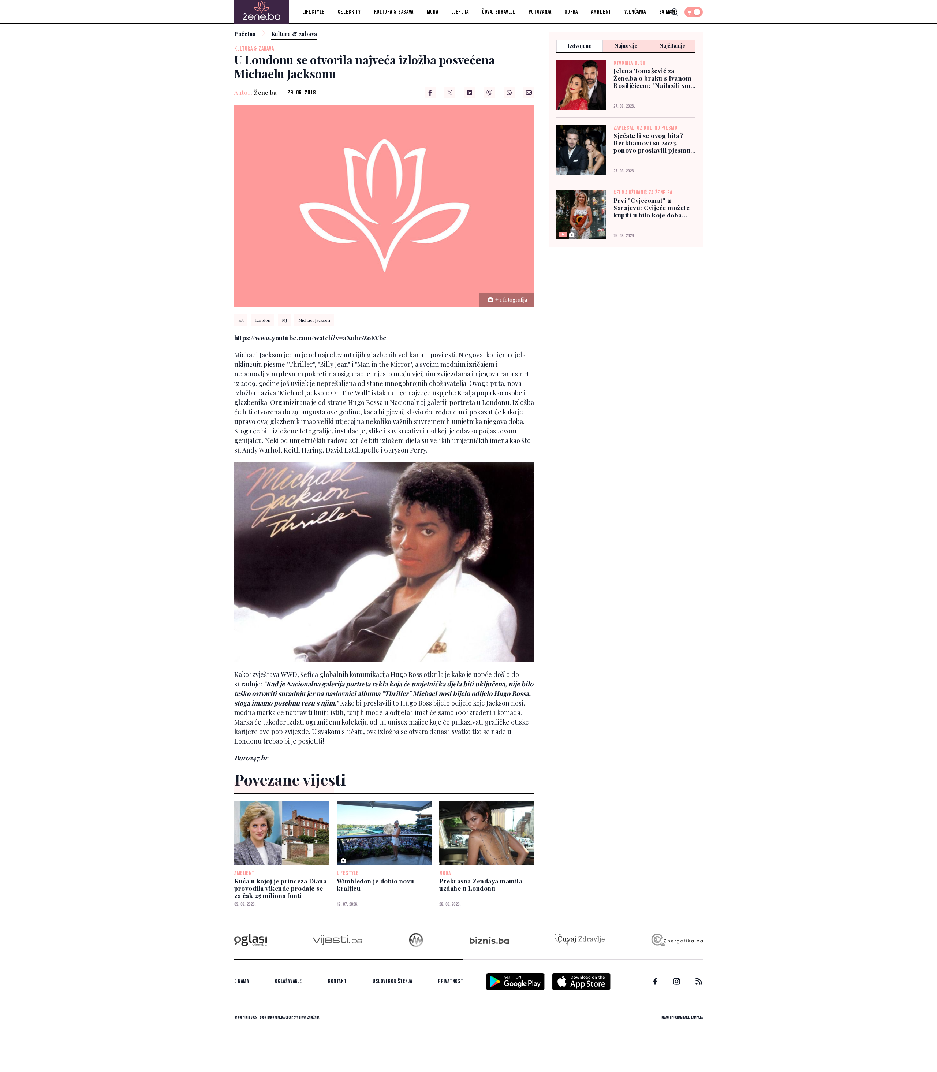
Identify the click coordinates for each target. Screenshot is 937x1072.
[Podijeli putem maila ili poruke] (528, 92)
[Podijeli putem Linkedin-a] (469, 92)
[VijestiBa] (337, 940)
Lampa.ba (697, 1017)
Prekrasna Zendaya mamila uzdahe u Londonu (480, 884)
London (262, 320)
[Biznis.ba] (489, 940)
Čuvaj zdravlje (498, 11)
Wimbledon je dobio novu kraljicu (375, 884)
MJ (284, 320)
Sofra (571, 11)
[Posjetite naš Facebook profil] (655, 981)
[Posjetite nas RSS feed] (699, 981)
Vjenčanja (635, 11)
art (241, 320)
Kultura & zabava (394, 11)
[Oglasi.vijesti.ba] (250, 940)
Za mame (668, 11)
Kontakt (337, 981)
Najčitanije (672, 45)
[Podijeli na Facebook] (430, 92)
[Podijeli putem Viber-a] (489, 92)
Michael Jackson (314, 320)
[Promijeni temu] (693, 12)
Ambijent (601, 11)
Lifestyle (313, 11)
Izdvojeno (579, 45)
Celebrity (349, 11)
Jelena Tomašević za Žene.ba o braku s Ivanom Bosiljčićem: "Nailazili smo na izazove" (653, 78)
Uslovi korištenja (392, 981)
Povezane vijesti (290, 779)
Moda (432, 11)
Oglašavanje (288, 981)
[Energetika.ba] (676, 940)
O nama (241, 981)
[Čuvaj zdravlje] (580, 940)
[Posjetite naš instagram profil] (676, 981)
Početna (245, 34)
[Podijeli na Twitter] (449, 92)
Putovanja (540, 11)
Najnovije (626, 45)
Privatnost (450, 981)
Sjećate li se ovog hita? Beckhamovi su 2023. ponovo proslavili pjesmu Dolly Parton (651, 143)
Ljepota (459, 11)
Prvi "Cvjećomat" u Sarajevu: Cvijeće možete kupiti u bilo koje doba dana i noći (651, 208)
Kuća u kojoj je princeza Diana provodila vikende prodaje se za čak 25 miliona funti (280, 888)
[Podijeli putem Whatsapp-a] (509, 92)
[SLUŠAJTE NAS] (416, 940)
